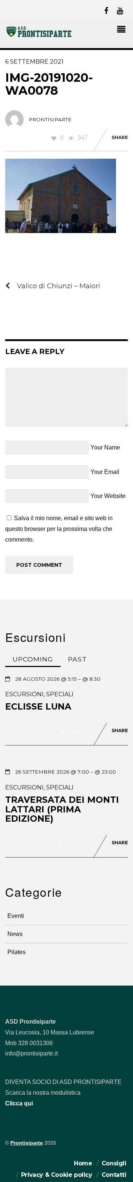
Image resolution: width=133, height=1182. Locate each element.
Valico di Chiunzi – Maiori (58, 286)
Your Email (105, 472)
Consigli (114, 1163)
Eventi (15, 916)
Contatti (114, 1174)
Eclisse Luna (38, 706)
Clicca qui (19, 1103)
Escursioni (24, 694)
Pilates (16, 952)
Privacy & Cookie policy (56, 1174)
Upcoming (33, 659)
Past (77, 659)
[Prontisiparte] (39, 36)
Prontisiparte (26, 1143)
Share (120, 137)
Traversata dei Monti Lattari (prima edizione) (62, 809)
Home (83, 1163)
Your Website (108, 496)
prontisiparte (50, 119)
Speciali (60, 694)
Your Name (105, 447)
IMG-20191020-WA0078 (49, 84)
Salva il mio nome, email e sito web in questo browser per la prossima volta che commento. (59, 529)
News (15, 934)
